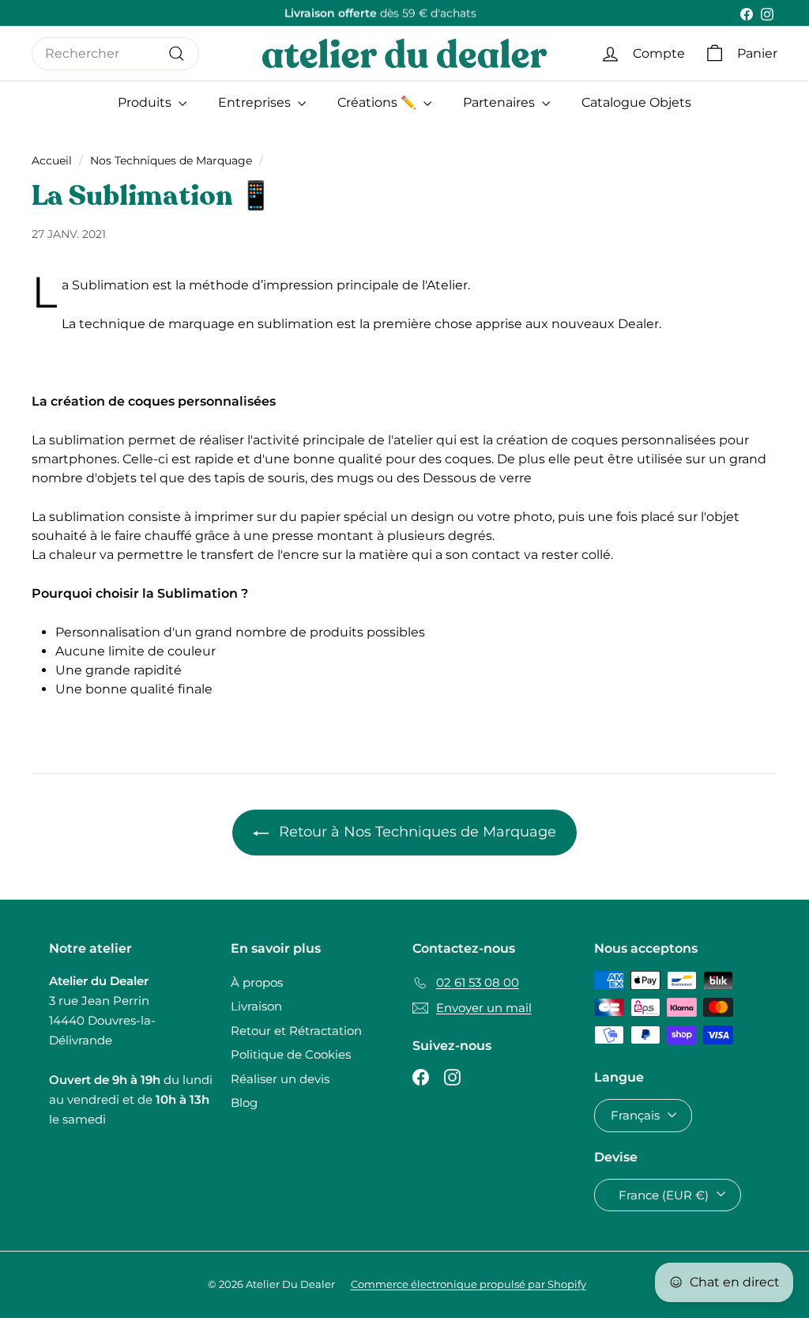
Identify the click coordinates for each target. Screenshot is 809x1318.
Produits (146, 102)
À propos (257, 982)
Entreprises (256, 102)
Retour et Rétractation (296, 1030)
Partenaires (500, 102)
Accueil (52, 160)
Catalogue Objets (636, 102)
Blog (244, 1102)
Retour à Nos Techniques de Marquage (415, 831)
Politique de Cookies (291, 1054)
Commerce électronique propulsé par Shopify (468, 1284)
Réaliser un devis (280, 1078)
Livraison (256, 1006)
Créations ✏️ (378, 102)
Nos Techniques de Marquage (171, 160)
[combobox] (115, 53)
